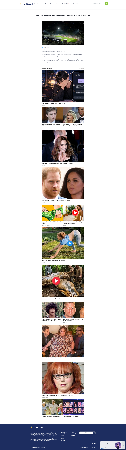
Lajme (59, 3)
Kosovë (41, 3)
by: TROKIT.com (92, 447)
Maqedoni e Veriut (49, 3)
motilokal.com (44, 439)
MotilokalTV (73, 433)
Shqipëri (36, 3)
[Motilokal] (26, 5)
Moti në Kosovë (64, 433)
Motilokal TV (65, 3)
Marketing (72, 3)
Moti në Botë (63, 440)
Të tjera (78, 3)
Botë (56, 3)
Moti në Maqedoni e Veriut (63, 437)
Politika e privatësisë (84, 447)
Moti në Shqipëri (64, 432)
